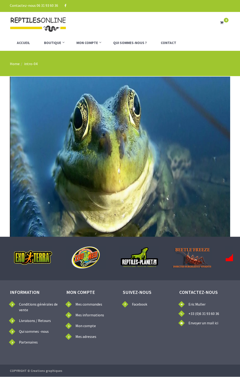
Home (15, 63)
